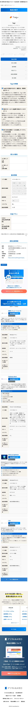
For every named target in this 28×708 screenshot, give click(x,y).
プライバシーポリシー (19, 698)
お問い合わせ (6, 701)
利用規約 (19, 695)
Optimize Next (12, 376)
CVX (9, 520)
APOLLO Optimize (13, 454)
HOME (2, 5)
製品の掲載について (15, 701)
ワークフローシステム (9, 611)
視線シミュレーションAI (14, 311)
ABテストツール (8, 5)
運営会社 (23, 701)
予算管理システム (8, 616)
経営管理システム (8, 614)
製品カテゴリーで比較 (12, 1)
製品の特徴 (14, 59)
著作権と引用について (8, 698)
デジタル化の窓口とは (9, 692)
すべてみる (13, 629)
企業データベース (8, 619)
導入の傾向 (14, 63)
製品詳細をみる (14, 313)
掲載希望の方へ (24, 1)
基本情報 (14, 66)
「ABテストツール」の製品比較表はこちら (14, 291)
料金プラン (14, 70)
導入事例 (14, 78)
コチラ (24, 54)
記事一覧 (19, 1)
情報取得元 (23, 49)
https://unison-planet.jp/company (16, 257)
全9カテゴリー (14, 623)
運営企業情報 (14, 74)
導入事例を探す (3, 1)
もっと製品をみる (14, 579)
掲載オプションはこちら (14, 673)
